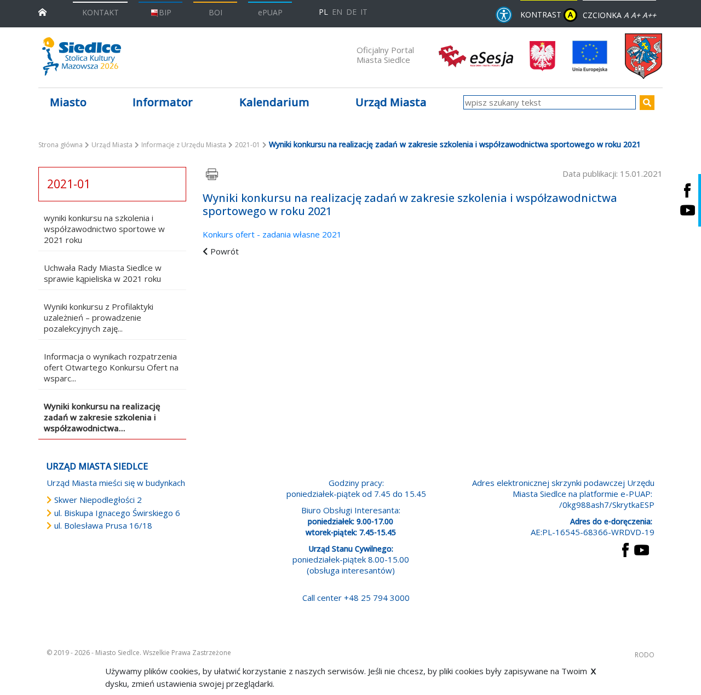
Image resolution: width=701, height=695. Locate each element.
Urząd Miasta (112, 144)
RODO (644, 654)
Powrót (224, 251)
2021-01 (247, 144)
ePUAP (270, 12)
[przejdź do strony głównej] (42, 11)
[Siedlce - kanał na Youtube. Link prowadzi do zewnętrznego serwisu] (687, 210)
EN (337, 12)
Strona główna (60, 144)
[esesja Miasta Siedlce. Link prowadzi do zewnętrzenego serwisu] (476, 55)
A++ (649, 15)
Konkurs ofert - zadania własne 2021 (272, 234)
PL (323, 12)
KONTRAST (546, 14)
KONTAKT (100, 12)
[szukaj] (647, 102)
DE (351, 12)
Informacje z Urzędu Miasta (183, 144)
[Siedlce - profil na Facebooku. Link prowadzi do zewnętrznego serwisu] (687, 190)
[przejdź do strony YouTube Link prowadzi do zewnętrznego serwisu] (641, 548)
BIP (165, 12)
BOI (215, 12)
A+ (635, 15)
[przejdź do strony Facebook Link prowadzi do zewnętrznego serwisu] (625, 548)
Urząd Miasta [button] (391, 102)
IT (363, 12)
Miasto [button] (68, 102)
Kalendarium (274, 102)
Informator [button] (163, 102)
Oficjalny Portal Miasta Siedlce (385, 54)
